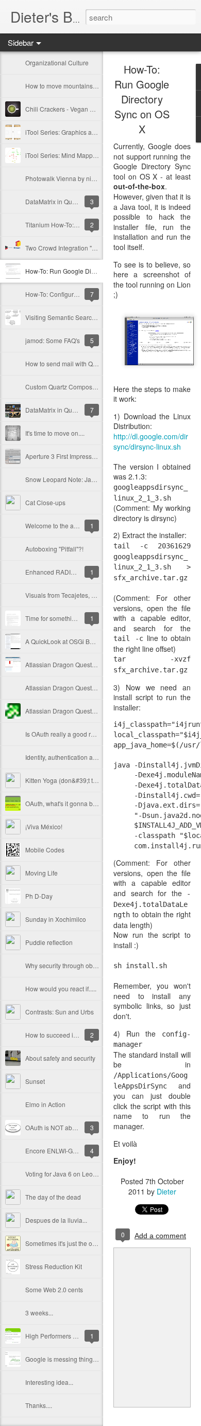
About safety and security (60, 1058)
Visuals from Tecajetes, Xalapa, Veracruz (82, 595)
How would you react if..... (60, 988)
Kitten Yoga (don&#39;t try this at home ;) (82, 780)
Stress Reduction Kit (53, 1266)
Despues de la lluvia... (56, 1220)
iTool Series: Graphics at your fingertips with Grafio (95, 132)
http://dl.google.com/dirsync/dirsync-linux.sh (150, 441)
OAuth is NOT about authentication (73, 1127)
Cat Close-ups (45, 502)
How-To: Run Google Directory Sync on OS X (87, 270)
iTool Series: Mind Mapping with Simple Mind (88, 155)
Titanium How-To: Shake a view (69, 224)
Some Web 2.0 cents (54, 1289)
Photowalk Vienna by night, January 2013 (83, 178)
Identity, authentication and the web (74, 757)
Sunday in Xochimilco (55, 919)
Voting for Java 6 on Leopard (65, 1173)
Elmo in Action (45, 1104)
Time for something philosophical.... (74, 618)
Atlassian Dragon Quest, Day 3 (68, 664)
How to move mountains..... (62, 85)
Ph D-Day (39, 896)
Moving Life (41, 872)
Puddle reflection (49, 942)
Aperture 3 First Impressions (64, 456)
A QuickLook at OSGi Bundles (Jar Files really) (90, 641)
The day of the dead (53, 1196)
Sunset (35, 1081)
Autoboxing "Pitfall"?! (54, 548)
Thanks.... (38, 1405)
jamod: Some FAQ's (52, 340)
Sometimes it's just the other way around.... (84, 1243)
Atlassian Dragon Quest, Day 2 (68, 687)
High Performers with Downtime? (71, 1335)
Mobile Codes (44, 849)
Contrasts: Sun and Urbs (59, 1011)
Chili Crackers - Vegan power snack (75, 108)
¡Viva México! (43, 826)
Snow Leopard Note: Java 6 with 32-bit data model (95, 479)
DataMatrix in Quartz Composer (69, 409)
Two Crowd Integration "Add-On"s (72, 247)
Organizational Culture (57, 62)
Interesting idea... (49, 1382)
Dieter (166, 1191)
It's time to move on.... (55, 433)
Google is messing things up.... (68, 1358)
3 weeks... (39, 1312)
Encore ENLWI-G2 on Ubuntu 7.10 (73, 1150)
